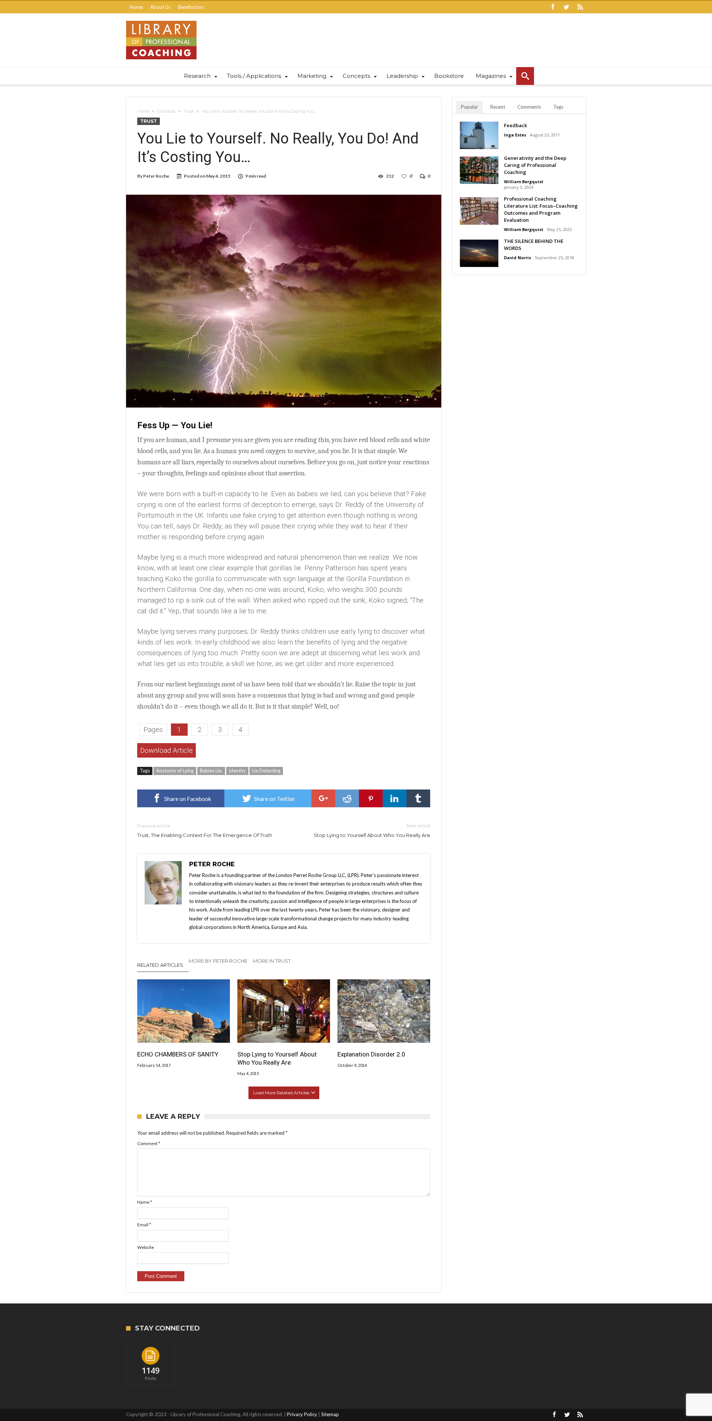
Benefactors (191, 7)
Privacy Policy (302, 1414)
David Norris (517, 257)
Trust (189, 111)
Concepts (166, 111)
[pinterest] (371, 798)
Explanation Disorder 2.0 (371, 1054)
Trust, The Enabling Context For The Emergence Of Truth (204, 830)
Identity (237, 771)
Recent (497, 107)
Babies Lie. (211, 771)
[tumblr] (418, 798)
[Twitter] (566, 7)
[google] (323, 798)
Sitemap (330, 1414)
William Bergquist (523, 181)
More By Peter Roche (218, 961)
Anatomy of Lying (175, 771)
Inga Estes (515, 135)
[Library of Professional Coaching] (161, 20)
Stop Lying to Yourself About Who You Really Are (372, 830)
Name (144, 1202)
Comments (529, 107)
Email (144, 1224)
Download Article (166, 750)
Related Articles (160, 965)
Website (145, 1247)
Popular (469, 107)
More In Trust (272, 961)
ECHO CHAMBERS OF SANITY (177, 1054)
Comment (148, 1143)
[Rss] (580, 7)
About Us (160, 7)
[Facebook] (552, 7)
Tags (558, 107)
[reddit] (347, 798)
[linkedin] (394, 798)
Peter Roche (156, 176)
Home (136, 7)
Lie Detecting (266, 771)
